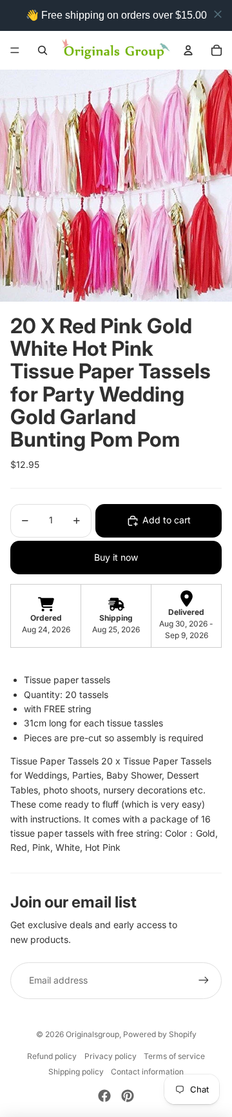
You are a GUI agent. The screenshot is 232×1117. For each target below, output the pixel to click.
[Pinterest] (127, 1095)
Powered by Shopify (160, 1034)
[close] (217, 14)
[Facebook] (104, 1095)
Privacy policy (110, 1056)
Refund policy (52, 1056)
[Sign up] (203, 980)
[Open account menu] (188, 50)
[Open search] (42, 50)
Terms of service (174, 1056)
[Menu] (15, 50)
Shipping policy (76, 1071)
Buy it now (116, 557)
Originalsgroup (92, 1034)
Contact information (147, 1071)
